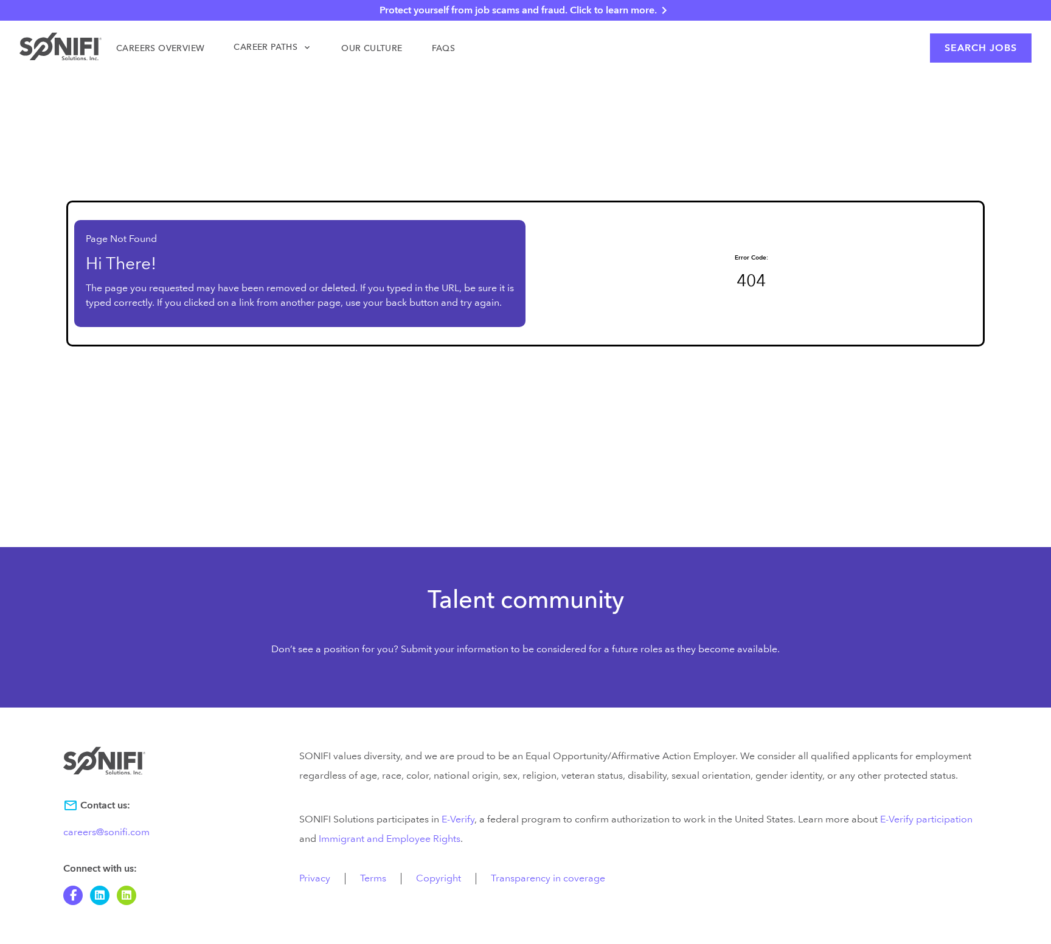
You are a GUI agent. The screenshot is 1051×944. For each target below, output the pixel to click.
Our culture (371, 48)
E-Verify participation (926, 819)
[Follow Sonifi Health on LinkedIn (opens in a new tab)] (126, 895)
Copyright (438, 878)
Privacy (314, 878)
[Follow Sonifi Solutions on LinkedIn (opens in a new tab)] (99, 895)
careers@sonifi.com (106, 832)
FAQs (444, 48)
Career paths (273, 47)
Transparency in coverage (548, 878)
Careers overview (160, 48)
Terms (373, 878)
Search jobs (981, 48)
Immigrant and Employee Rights (389, 839)
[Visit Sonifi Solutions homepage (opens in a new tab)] (60, 48)
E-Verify (458, 819)
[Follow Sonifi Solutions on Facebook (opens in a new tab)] (73, 895)
